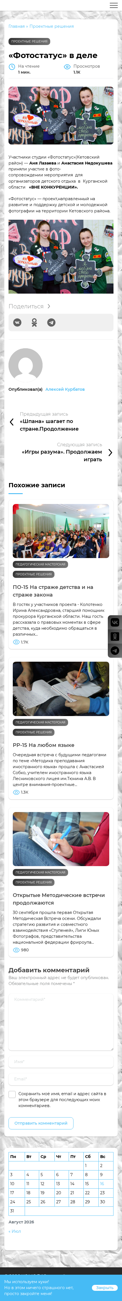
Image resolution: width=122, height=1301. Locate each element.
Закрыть (104, 1287)
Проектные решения (29, 41)
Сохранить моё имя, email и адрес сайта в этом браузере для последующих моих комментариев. (62, 1099)
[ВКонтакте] (17, 322)
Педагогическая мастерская (40, 564)
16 (102, 1183)
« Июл (15, 1231)
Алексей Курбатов (65, 389)
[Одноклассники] (34, 322)
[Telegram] (51, 322)
